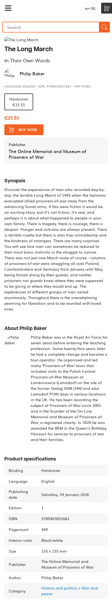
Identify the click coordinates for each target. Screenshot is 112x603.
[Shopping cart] (106, 8)
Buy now (27, 129)
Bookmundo (46, 8)
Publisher (17, 144)
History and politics (59, 588)
